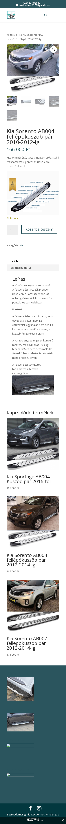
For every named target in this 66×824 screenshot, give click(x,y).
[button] (53, 49)
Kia (20, 34)
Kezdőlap (12, 34)
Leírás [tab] (14, 261)
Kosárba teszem (39, 229)
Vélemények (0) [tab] (20, 267)
